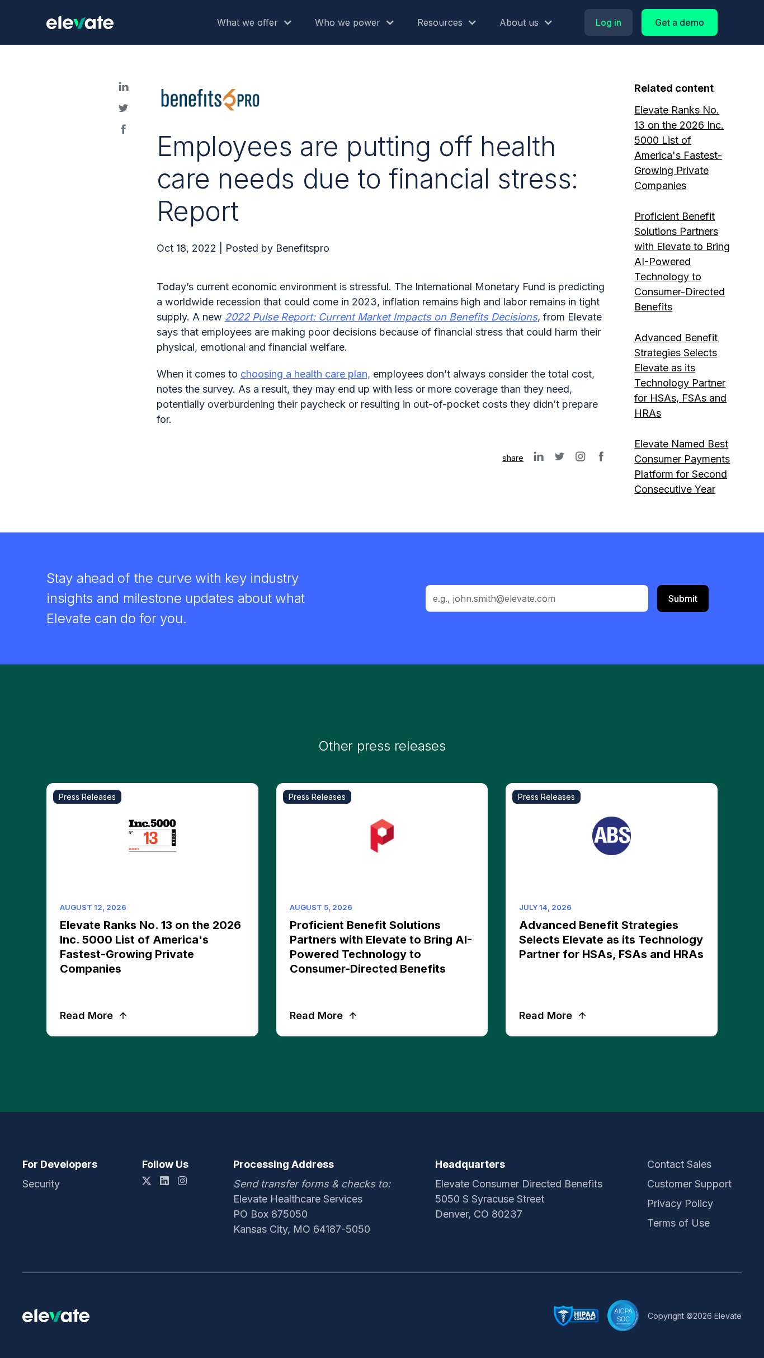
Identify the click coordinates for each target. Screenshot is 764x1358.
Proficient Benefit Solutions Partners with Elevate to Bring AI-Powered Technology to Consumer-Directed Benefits (682, 261)
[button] (255, 22)
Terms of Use (678, 1223)
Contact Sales (679, 1164)
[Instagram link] (182, 1180)
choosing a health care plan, (305, 374)
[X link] (146, 1180)
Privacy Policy (680, 1203)
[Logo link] (80, 22)
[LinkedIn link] (164, 1180)
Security (41, 1184)
